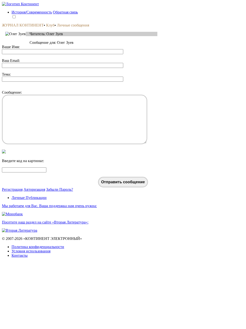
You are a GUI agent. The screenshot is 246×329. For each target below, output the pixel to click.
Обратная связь (65, 12)
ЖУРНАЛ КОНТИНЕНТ (23, 25)
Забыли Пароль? (59, 189)
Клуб (50, 25)
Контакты (20, 255)
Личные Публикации (29, 198)
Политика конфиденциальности (38, 247)
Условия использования (31, 251)
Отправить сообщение (123, 182)
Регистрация (12, 189)
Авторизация (34, 189)
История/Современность (32, 12)
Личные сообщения (73, 25)
